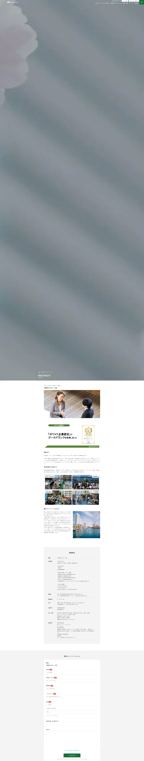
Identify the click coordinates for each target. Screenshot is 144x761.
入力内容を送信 (72, 755)
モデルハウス (97, 3)
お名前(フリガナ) (51, 677)
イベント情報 (124, 0)
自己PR (48, 729)
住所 (48, 701)
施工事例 (113, 3)
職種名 (47, 663)
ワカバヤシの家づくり (105, 3)
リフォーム (131, 3)
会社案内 (136, 3)
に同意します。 (73, 750)
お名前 (49, 669)
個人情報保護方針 (70, 750)
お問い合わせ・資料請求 (133, 0)
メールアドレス (50, 693)
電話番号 (49, 685)
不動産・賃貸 (125, 3)
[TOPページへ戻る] (12, 2)
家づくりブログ (119, 3)
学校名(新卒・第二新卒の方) (52, 721)
